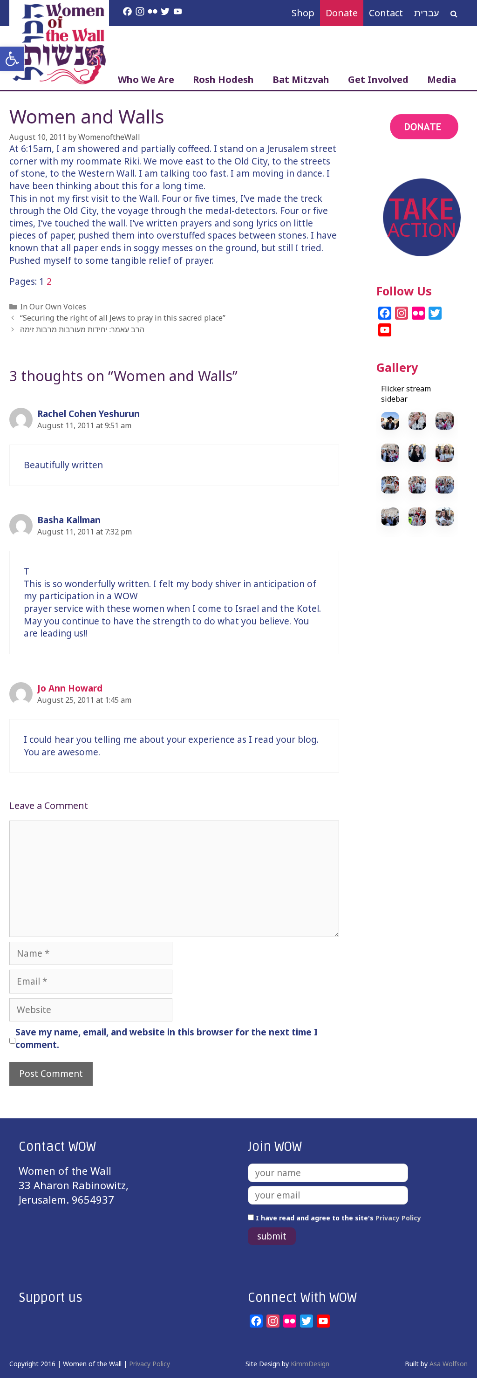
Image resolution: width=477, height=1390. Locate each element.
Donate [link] (342, 13)
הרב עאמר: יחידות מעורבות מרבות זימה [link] (82, 329)
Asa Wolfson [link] (448, 1363)
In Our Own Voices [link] (53, 306)
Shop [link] (303, 13)
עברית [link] (426, 13)
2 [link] (49, 281)
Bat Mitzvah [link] (301, 79)
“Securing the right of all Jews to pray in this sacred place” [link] (122, 318)
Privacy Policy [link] (398, 1217)
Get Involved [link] (378, 79)
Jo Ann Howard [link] (69, 688)
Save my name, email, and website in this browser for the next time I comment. (166, 1038)
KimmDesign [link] (310, 1363)
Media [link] (441, 79)
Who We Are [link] (146, 79)
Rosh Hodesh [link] (223, 79)
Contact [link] (386, 13)
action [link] (391, 164)
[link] (12, 59)
